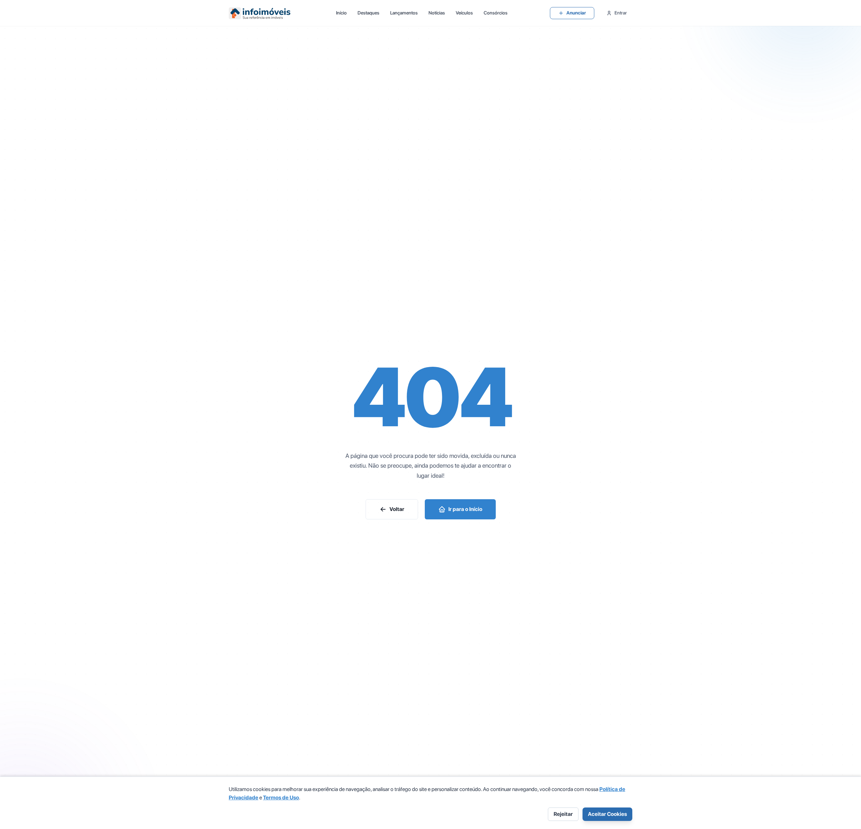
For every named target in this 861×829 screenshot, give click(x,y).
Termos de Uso (281, 797)
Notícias (436, 12)
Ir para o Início (465, 509)
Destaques (368, 12)
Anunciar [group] (576, 12)
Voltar (396, 509)
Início (341, 12)
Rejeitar (563, 814)
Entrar (620, 12)
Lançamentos (404, 12)
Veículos (464, 12)
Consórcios (496, 12)
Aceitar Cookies (607, 814)
